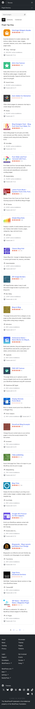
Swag (21, 663)
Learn (3, 654)
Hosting (4, 645)
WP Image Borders (18, 277)
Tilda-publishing (17, 455)
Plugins (20, 645)
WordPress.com (7, 669)
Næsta (24, 630)
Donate (21, 660)
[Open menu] (32, 2)
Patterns (21, 648)
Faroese (8, 685)
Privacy (4, 648)
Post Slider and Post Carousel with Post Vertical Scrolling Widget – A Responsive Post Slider (21, 158)
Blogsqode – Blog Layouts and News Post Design (21, 545)
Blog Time (15, 483)
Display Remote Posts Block (17, 400)
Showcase (21, 639)
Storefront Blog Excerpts (21, 424)
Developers (5, 660)
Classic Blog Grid (18, 248)
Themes (20, 642)
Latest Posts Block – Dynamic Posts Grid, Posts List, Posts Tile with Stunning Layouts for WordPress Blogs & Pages (21, 191)
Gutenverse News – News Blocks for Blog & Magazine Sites (20, 339)
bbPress (5, 675)
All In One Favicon (18, 63)
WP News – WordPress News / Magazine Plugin (20, 602)
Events (20, 657)
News (3, 642)
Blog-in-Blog (16, 307)
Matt (4, 672)
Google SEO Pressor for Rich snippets (19, 515)
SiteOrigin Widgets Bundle (21, 30)
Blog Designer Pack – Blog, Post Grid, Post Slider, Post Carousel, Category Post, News (21, 125)
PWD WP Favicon (18, 368)
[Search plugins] (24, 14)
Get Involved (22, 654)
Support (4, 657)
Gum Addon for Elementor (21, 96)
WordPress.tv (7, 663)
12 (19, 630)
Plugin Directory (6, 7)
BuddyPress (6, 678)
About (3, 639)
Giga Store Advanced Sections (19, 573)
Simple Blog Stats (18, 218)
